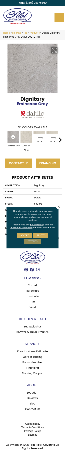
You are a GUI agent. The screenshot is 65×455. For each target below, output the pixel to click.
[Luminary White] (26, 137)
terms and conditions (21, 227)
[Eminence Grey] (13, 137)
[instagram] (38, 270)
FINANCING (47, 163)
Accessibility (32, 423)
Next (60, 138)
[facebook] (32, 270)
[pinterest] (26, 270)
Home (6, 32)
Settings (33, 241)
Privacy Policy (32, 431)
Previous (5, 138)
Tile (25, 32)
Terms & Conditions (32, 427)
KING (21, 3)
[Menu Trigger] (59, 17)
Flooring (16, 32)
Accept (24, 235)
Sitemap (32, 434)
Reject (40, 235)
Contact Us (18, 163)
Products (35, 32)
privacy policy (37, 224)
